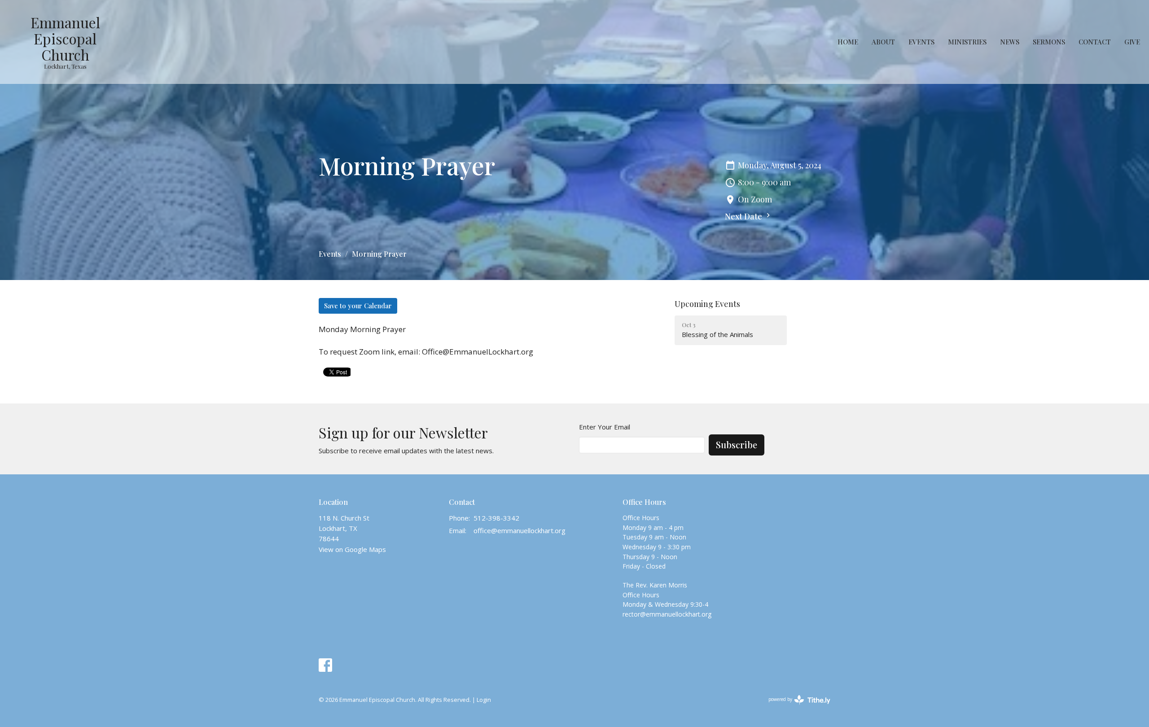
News (1009, 41)
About (883, 41)
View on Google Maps (352, 549)
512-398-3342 (496, 517)
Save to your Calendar (358, 305)
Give (1132, 41)
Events (921, 41)
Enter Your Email (604, 426)
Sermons (1049, 41)
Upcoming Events (707, 303)
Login (484, 700)
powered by (794, 707)
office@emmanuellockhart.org (520, 530)
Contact (1095, 41)
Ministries (967, 41)
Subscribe (736, 444)
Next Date (744, 216)
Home (848, 41)
